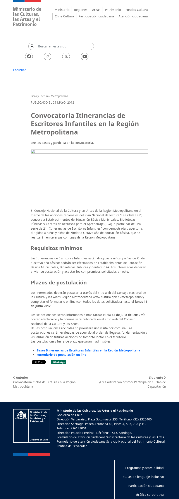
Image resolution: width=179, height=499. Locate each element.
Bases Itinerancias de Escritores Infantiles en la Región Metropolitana (88, 350)
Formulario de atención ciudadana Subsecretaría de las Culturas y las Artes (110, 437)
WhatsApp (59, 362)
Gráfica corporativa (150, 494)
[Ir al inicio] (27, 13)
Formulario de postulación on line (61, 355)
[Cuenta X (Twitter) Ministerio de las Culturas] (66, 56)
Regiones (81, 10)
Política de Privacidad (72, 446)
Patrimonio (113, 10)
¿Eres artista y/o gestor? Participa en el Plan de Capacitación (132, 381)
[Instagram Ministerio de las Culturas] (47, 56)
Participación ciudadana (96, 16)
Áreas (96, 10)
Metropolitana (59, 96)
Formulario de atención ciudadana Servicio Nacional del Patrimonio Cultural (111, 441)
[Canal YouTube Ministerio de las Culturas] (84, 56)
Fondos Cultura (137, 10)
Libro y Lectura (40, 96)
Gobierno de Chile (69, 415)
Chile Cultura (64, 16)
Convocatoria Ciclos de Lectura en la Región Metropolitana (44, 381)
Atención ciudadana (133, 16)
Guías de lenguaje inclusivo (143, 477)
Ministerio (62, 10)
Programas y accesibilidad (144, 468)
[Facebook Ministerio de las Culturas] (29, 56)
